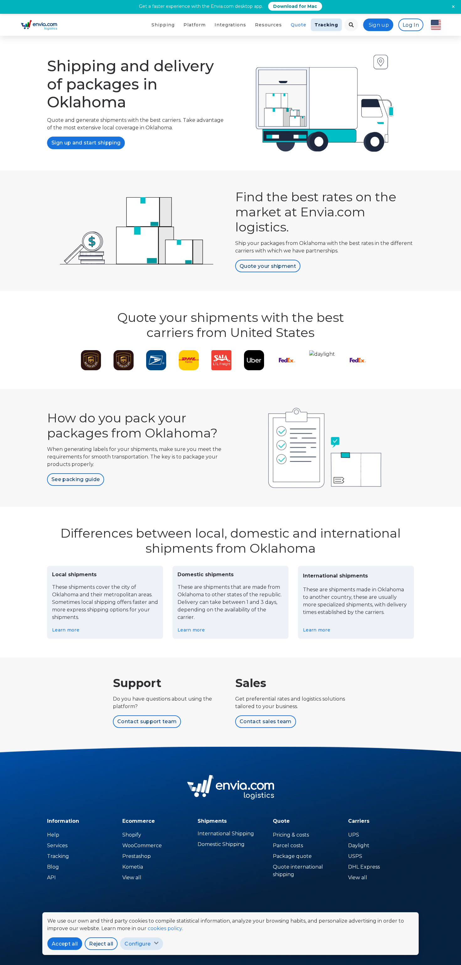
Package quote (292, 856)
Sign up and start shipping (85, 143)
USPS (355, 856)
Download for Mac (295, 6)
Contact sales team (266, 721)
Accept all (65, 944)
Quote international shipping (298, 870)
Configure (138, 944)
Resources (268, 25)
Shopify (131, 835)
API (51, 878)
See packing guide (75, 479)
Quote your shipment (268, 266)
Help (53, 835)
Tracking (326, 25)
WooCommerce (142, 845)
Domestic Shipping (221, 844)
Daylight (358, 845)
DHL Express (364, 867)
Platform (194, 25)
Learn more (65, 630)
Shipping (163, 25)
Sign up (379, 25)
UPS (353, 835)
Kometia (132, 867)
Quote (298, 25)
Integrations (230, 25)
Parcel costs (288, 845)
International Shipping (226, 834)
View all (131, 878)
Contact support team (147, 721)
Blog (53, 867)
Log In (411, 25)
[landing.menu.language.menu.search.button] (351, 25)
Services (57, 845)
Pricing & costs (291, 835)
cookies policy (165, 928)
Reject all (101, 944)
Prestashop (136, 856)
